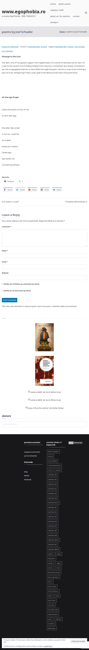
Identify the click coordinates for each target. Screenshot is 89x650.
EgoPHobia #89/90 (53, 549)
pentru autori (65, 4)
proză (57, 596)
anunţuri (54, 22)
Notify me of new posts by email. (17, 291)
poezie (50, 596)
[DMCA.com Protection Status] (76, 443)
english (44, 47)
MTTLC (50, 582)
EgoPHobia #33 (52, 517)
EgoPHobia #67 (34, 47)
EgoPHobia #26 (52, 493)
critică (50, 470)
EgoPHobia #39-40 (53, 540)
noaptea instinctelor (32, 452)
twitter (26, 475)
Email (5, 262)
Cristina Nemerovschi (54, 465)
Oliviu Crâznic (52, 586)
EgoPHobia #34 (52, 521)
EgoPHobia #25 (52, 489)
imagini (58, 563)
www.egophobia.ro (24, 11)
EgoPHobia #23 (52, 479)
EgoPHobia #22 (52, 475)
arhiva (53, 4)
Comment (6, 227)
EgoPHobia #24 (52, 484)
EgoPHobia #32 (52, 512)
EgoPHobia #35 (52, 526)
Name (5, 251)
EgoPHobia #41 (52, 544)
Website (5, 273)
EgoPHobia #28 (52, 498)
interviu (50, 568)
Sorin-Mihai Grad (53, 610)
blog (26, 472)
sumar (50, 619)
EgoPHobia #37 (52, 530)
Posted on (10, 47)
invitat (58, 568)
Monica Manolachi (53, 577)
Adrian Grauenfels (53, 451)
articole (50, 456)
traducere (58, 619)
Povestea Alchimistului (75, 201)
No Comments (7, 51)
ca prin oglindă (52, 461)
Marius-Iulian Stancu (54, 572)
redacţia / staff (57, 10)
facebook (27, 479)
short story (51, 605)
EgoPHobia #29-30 (53, 503)
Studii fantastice (53, 614)
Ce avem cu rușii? (11, 201)
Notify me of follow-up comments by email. (22, 284)
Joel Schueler (80, 47)
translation (51, 624)
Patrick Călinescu (53, 591)
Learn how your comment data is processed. (57, 306)
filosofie (50, 563)
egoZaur (50, 554)
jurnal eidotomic (30, 456)
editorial (58, 470)
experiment (51, 558)
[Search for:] (44, 424)
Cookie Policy (48, 646)
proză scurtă (51, 600)
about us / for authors (60, 16)
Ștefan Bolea (52, 628)
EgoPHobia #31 (52, 507)
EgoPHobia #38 (52, 535)
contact (76, 16)
